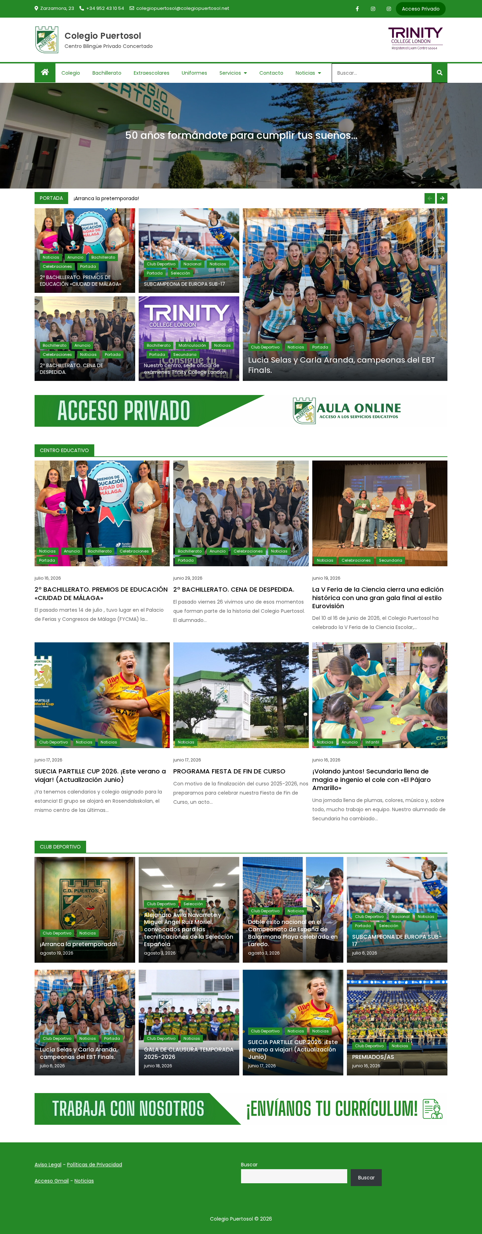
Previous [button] (429, 198)
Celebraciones (57, 266)
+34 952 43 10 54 (105, 8)
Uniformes (194, 72)
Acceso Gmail (52, 1180)
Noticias (305, 72)
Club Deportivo (161, 264)
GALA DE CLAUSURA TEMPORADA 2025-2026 (189, 1053)
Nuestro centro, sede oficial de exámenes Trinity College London (185, 369)
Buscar (249, 1164)
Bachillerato (106, 72)
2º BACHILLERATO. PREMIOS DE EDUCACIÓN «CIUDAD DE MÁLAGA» (80, 281)
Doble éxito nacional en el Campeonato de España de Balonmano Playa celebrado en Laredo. (293, 933)
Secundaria (185, 354)
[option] (259, 198)
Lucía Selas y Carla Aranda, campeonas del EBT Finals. (341, 365)
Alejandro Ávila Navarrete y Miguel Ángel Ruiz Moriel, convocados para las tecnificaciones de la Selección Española (188, 929)
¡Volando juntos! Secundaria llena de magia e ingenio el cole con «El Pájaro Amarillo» (371, 779)
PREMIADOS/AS (373, 1057)
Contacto (271, 72)
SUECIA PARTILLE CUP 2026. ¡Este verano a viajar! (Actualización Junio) (100, 775)
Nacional (192, 264)
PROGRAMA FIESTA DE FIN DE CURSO (229, 771)
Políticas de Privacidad (94, 1164)
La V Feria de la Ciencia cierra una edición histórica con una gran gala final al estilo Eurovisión (378, 597)
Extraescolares (151, 72)
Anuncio (75, 257)
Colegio (70, 72)
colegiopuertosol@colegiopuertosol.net (182, 8)
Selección (180, 273)
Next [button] (442, 198)
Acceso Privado (421, 8)
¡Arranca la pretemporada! (106, 198)
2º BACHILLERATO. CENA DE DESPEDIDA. (71, 369)
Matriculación (192, 345)
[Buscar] (439, 72)
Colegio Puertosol (103, 36)
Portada (88, 266)
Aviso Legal (48, 1164)
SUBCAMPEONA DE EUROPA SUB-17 (184, 284)
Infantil (372, 742)
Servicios (230, 72)
